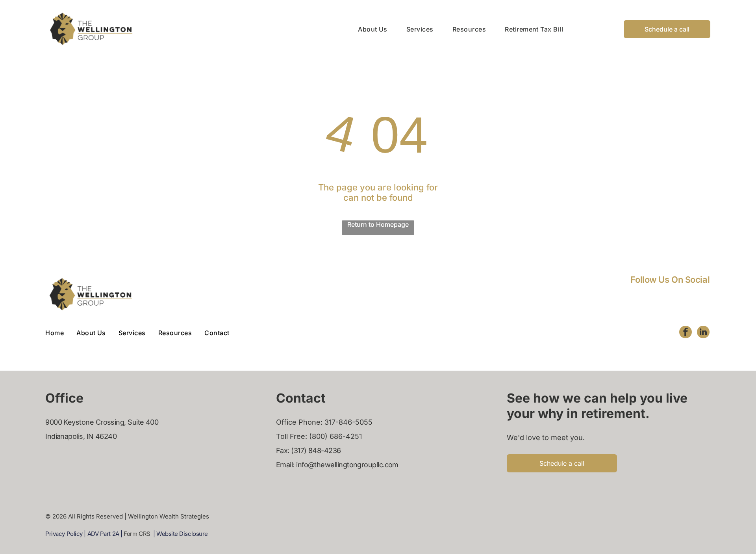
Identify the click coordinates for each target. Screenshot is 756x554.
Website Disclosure (182, 533)
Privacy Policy (64, 533)
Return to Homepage (378, 224)
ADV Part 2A (103, 533)
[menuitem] (363, 29)
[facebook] (685, 333)
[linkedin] (703, 333)
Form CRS (137, 533)
